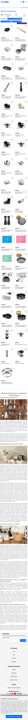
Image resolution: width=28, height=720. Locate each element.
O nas (14, 651)
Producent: (14, 18)
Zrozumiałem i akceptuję (14, 716)
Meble (13, 669)
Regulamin (14, 661)
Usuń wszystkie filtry (22, 23)
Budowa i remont (14, 680)
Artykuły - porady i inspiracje (13, 687)
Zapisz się (23, 640)
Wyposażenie (14, 676)
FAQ (14, 654)
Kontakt (14, 658)
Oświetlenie (14, 673)
